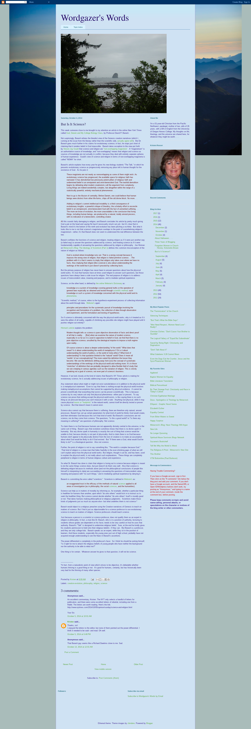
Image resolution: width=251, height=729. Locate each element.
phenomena (71, 296)
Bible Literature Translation (161, 381)
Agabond (154, 373)
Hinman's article (67, 328)
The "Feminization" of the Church (164, 311)
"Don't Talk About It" (158, 350)
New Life (153, 429)
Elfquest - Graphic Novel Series (163, 404)
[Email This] (97, 579)
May (158, 271)
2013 (155, 290)
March (158, 278)
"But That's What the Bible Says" (164, 320)
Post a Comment (71, 652)
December (160, 227)
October (159, 235)
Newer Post (68, 664)
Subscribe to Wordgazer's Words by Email (145, 696)
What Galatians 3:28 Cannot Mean (164, 354)
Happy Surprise (156, 421)
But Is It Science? (162, 251)
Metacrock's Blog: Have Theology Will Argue (169, 425)
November (160, 231)
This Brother (155, 454)
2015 (155, 221)
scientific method (120, 290)
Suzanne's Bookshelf (159, 441)
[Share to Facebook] (105, 579)
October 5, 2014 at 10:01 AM (79, 616)
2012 (155, 294)
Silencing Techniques (159, 316)
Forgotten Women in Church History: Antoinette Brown (166, 247)
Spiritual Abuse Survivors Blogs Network (167, 437)
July (158, 263)
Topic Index (78, 27)
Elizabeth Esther (157, 408)
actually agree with (125, 141)
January (159, 286)
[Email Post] (92, 579)
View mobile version (103, 669)
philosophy (88, 583)
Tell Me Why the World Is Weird (163, 446)
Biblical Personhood (158, 385)
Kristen (70, 622)
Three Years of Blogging (165, 242)
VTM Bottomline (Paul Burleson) (163, 458)
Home (65, 27)
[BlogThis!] (100, 579)
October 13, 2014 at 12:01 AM (80, 647)
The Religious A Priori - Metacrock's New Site (169, 450)
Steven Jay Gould (71, 149)
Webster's (90, 303)
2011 (155, 298)
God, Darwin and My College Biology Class (84, 133)
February (160, 282)
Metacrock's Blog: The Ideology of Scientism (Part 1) (85, 248)
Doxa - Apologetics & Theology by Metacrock (169, 400)
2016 (155, 217)
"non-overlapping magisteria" (115, 149)
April (158, 274)
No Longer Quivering (158, 433)
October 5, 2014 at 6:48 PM (79, 634)
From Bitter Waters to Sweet (162, 417)
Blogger (149, 723)
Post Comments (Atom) (109, 678)
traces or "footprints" (82, 402)
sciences (113, 486)
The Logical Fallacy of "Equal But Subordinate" (170, 338)
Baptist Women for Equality (161, 377)
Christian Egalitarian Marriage (162, 396)
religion (96, 583)
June (158, 267)
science (122, 484)
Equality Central (157, 412)
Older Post (138, 664)
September (160, 256)
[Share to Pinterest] (108, 579)
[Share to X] (103, 579)
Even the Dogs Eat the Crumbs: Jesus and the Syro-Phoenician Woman (170, 360)
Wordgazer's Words (95, 17)
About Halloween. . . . (164, 238)
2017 (155, 213)
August (159, 260)
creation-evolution (75, 583)
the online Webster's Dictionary (109, 283)
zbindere (131, 723)
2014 (155, 224)
